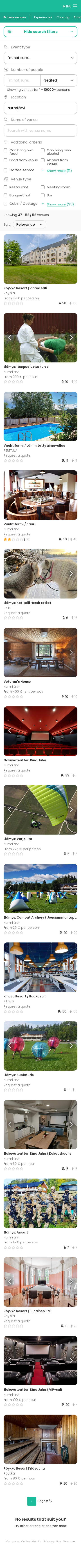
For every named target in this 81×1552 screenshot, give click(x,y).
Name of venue (24, 119)
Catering (62, 17)
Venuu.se (69, 1541)
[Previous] (13, 259)
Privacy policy (52, 1541)
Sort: (7, 224)
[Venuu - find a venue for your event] (11, 5)
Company (12, 1541)
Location (18, 97)
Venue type (21, 179)
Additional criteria (26, 142)
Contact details (31, 1541)
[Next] (68, 259)
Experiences (43, 17)
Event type (20, 47)
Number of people (27, 69)
